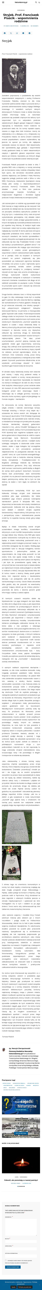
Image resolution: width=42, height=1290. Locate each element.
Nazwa (7, 1238)
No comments (34, 25)
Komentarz (8, 1217)
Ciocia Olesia (7, 1083)
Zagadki (23, 1099)
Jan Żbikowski (8, 1085)
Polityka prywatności (24, 1287)
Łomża (29, 1085)
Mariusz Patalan (16, 1128)
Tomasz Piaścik (22, 1087)
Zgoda (13, 1287)
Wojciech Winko (15, 1183)
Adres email (9, 1246)
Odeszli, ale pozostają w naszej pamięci (21, 1180)
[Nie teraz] (40, 1285)
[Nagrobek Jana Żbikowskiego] (17, 827)
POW (5, 1087)
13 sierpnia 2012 (29, 1105)
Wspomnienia (21, 10)
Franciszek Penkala (19, 1083)
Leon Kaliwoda (19, 1085)
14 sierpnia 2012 (24, 25)
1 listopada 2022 (26, 1183)
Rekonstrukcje (21, 1121)
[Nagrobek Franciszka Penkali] (11, 863)
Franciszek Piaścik (33, 1083)
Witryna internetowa (11, 1253)
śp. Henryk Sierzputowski (11, 25)
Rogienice (12, 1087)
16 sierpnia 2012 (27, 1128)
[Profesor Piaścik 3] (14, 75)
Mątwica (36, 1085)
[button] (39, 2)
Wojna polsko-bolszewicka (12, 1089)
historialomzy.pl (21, 2)
